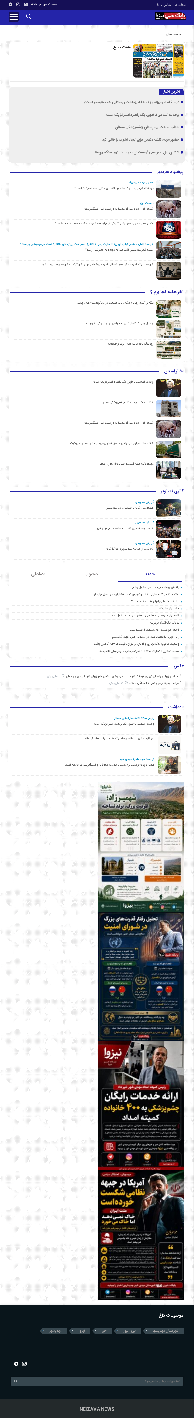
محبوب (91, 574)
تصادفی (38, 574)
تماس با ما (164, 5)
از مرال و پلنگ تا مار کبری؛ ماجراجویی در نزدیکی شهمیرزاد (119, 323)
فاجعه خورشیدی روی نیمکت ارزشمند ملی (154, 629)
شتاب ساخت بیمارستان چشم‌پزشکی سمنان (147, 127)
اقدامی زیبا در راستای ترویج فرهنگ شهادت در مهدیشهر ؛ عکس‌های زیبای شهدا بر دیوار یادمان (122, 676)
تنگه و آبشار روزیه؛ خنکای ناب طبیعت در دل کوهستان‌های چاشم (115, 302)
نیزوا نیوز (129, 1331)
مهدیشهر (55, 1331)
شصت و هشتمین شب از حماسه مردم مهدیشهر (125, 528)
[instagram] (18, 4)
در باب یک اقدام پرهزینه (164, 622)
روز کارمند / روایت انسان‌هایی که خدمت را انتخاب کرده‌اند (119, 738)
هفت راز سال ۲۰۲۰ (168, 608)
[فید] (26, 4)
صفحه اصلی (173, 34)
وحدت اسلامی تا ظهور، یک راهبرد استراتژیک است (142, 115)
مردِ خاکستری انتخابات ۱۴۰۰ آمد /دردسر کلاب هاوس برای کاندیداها (139, 651)
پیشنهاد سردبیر (170, 172)
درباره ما (180, 5)
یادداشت (176, 707)
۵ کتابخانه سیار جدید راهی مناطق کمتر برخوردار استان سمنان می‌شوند (111, 443)
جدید (150, 574)
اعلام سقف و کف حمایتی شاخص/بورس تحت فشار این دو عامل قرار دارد (136, 594)
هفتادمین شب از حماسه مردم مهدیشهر (130, 507)
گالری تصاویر (172, 491)
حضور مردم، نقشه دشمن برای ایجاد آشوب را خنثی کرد (140, 140)
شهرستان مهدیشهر (165, 1331)
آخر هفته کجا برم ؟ (167, 292)
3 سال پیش (116, 683)
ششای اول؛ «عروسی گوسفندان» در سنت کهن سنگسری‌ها (137, 152)
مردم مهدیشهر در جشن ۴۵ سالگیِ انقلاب (154, 683)
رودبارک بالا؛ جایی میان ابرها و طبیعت (131, 343)
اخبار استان (174, 371)
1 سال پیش (53, 676)
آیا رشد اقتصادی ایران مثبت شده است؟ (155, 601)
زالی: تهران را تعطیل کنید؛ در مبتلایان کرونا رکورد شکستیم (145, 636)
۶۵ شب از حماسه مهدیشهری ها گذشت (130, 548)
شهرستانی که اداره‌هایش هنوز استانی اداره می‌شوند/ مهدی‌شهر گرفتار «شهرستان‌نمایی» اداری (98, 264)
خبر (104, 1331)
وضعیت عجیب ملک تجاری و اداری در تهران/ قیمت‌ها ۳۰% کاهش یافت (136, 644)
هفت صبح (122, 47)
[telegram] (10, 4)
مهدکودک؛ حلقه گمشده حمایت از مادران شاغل (126, 463)
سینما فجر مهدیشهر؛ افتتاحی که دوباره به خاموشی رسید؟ (119, 249)
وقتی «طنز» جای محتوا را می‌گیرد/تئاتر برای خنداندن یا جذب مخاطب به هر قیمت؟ (103, 223)
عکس (179, 666)
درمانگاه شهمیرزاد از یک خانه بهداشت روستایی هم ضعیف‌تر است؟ (131, 102)
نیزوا (82, 1331)
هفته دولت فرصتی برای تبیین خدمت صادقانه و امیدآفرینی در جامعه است (109, 764)
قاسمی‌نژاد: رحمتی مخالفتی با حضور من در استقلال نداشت (143, 615)
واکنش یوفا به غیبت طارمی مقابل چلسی (154, 587)
